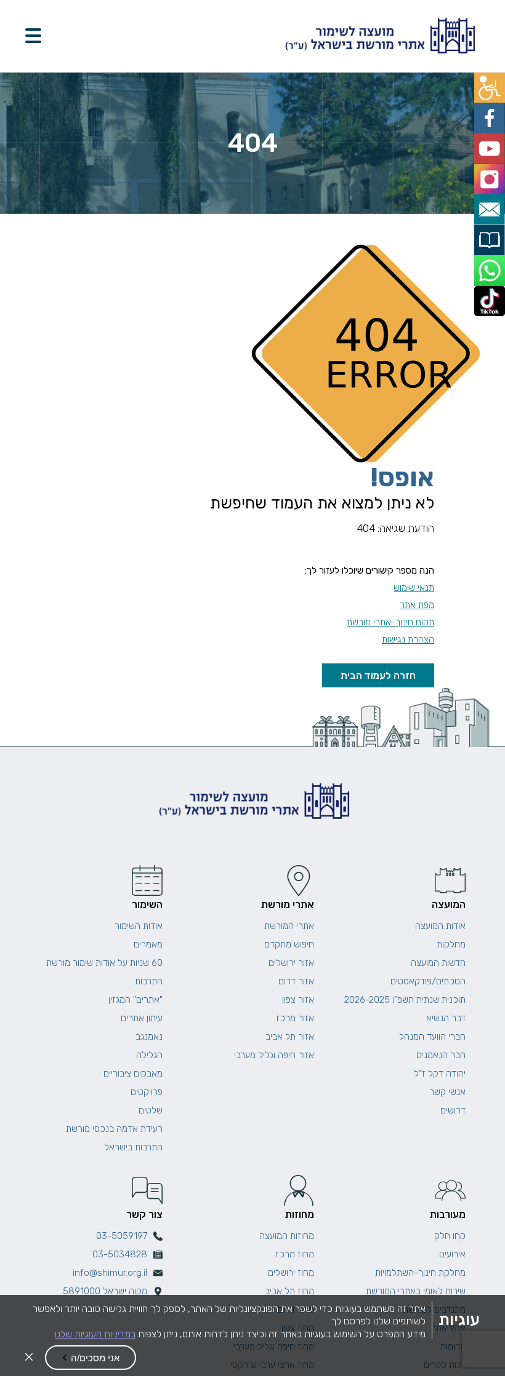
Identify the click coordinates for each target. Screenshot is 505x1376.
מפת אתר (417, 605)
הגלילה (149, 1055)
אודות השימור (139, 925)
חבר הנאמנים (441, 1055)
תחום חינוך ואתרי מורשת (390, 622)
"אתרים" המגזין (135, 999)
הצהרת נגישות (408, 639)
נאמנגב (149, 1036)
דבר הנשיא (446, 1018)
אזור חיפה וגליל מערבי (274, 1055)
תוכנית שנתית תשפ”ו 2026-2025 (405, 999)
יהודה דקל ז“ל (440, 1073)
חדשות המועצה (438, 962)
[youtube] (491, 142)
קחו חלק (450, 1235)
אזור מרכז (295, 1018)
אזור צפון (298, 999)
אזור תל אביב (289, 1036)
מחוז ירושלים (291, 1272)
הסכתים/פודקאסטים (428, 981)
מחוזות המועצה (286, 1235)
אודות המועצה (440, 925)
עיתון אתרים (142, 1018)
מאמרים (148, 944)
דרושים (453, 1110)
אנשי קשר (447, 1091)
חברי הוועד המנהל (432, 1036)
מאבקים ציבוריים (133, 1073)
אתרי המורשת (289, 925)
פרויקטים (147, 1091)
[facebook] (491, 114)
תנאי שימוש (414, 587)
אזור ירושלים (291, 962)
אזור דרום (296, 981)
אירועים (452, 1254)
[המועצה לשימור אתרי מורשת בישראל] (378, 36)
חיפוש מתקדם (289, 944)
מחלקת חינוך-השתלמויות (420, 1272)
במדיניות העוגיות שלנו (95, 1334)
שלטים (151, 1110)
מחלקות (451, 944)
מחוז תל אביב (289, 1291)
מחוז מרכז (294, 1254)
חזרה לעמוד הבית (378, 675)
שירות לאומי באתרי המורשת (416, 1291)
